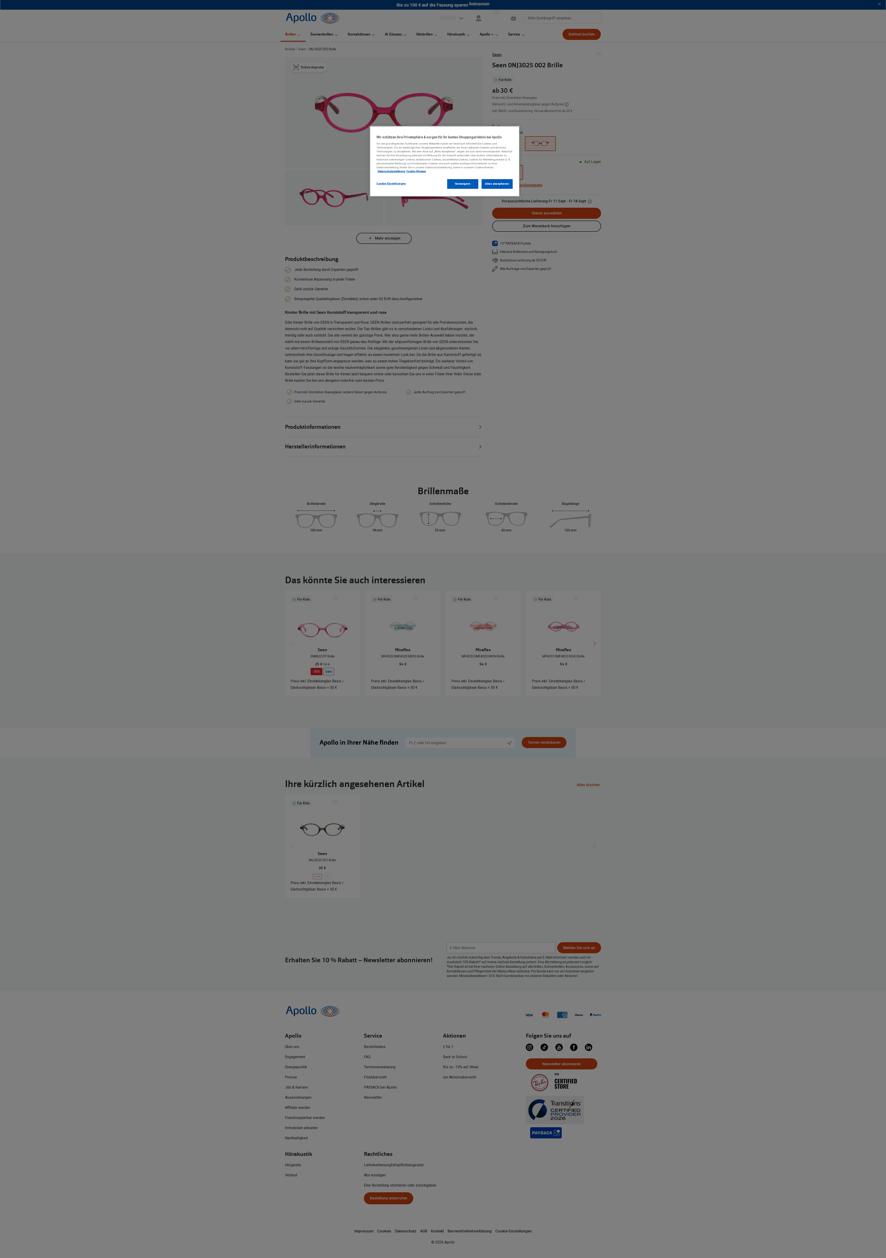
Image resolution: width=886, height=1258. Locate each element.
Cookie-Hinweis (416, 171)
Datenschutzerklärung (391, 171)
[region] (445, 161)
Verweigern (462, 183)
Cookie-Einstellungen (391, 183)
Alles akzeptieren (497, 183)
